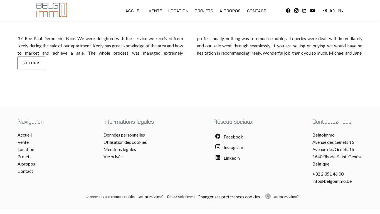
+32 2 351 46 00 (328, 173)
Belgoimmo (323, 134)
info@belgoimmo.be (332, 181)
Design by (286, 196)
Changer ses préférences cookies (110, 196)
